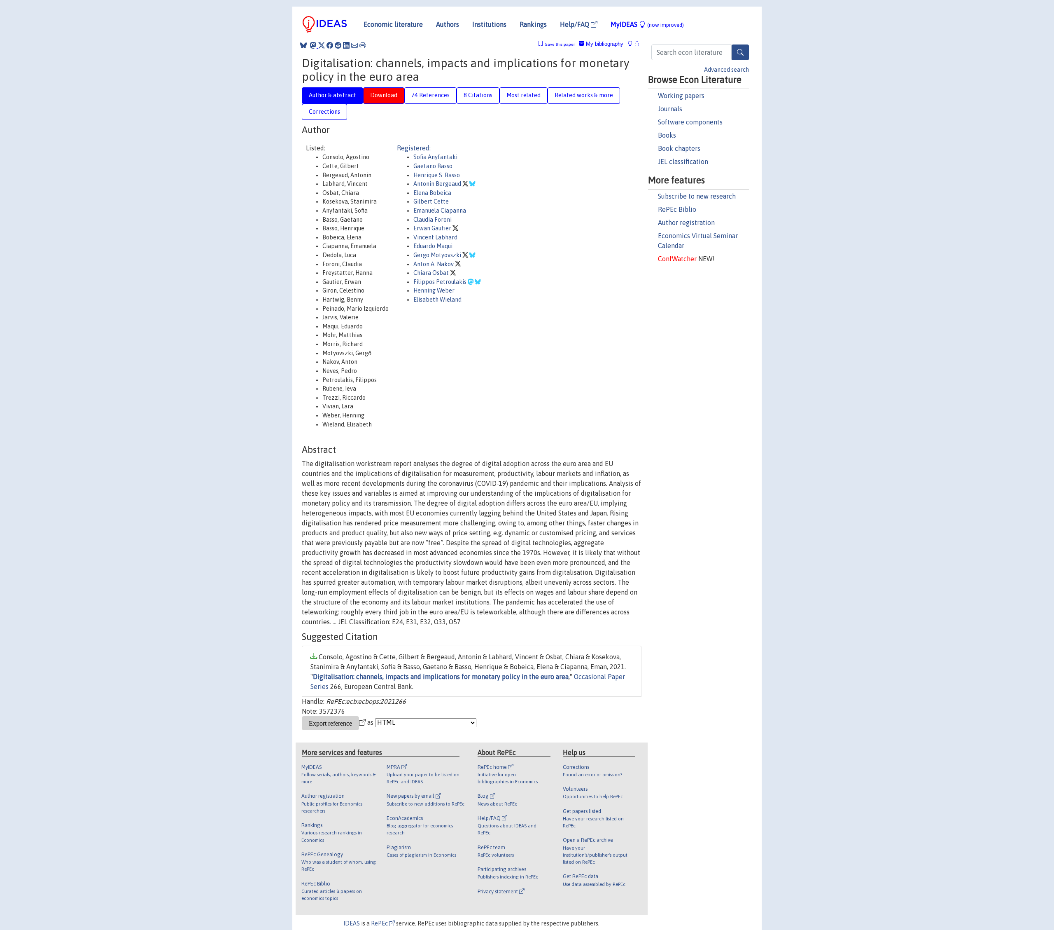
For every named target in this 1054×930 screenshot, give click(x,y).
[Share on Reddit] (338, 45)
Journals (670, 108)
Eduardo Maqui (432, 246)
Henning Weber (434, 290)
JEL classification (683, 161)
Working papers (681, 95)
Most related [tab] (523, 95)
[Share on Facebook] (329, 45)
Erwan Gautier (432, 228)
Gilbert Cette (431, 201)
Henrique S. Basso (436, 175)
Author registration (686, 222)
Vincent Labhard (435, 237)
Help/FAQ (575, 24)
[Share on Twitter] (321, 45)
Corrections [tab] (324, 111)
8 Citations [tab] (478, 95)
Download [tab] (383, 95)
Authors (447, 24)
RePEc (380, 923)
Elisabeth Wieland (437, 299)
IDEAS (351, 923)
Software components (690, 122)
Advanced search (726, 69)
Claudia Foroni (432, 219)
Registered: (414, 148)
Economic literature (393, 24)
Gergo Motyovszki (437, 255)
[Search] (740, 52)
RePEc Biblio (677, 209)
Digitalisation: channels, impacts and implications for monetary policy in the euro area (441, 676)
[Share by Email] (354, 45)
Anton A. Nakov (434, 264)
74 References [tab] (430, 95)
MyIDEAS (647, 24)
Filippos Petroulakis (440, 282)
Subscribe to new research (697, 196)
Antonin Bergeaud (437, 183)
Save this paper (560, 44)
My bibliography (603, 44)
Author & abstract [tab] (332, 95)
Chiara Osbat (431, 272)
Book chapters (679, 148)
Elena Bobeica (432, 193)
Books (667, 135)
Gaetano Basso (432, 166)
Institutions (489, 24)
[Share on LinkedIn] (346, 45)
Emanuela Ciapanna (439, 210)
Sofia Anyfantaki (435, 157)
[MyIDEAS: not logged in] (632, 44)
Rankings (533, 24)
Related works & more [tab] (584, 95)
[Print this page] (362, 45)
